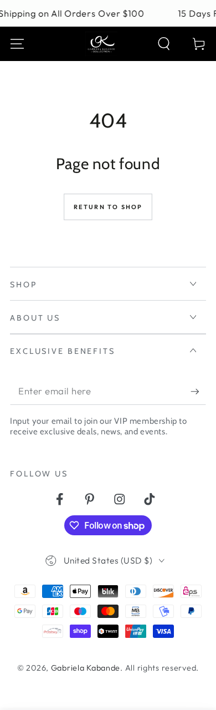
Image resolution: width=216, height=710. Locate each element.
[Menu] (17, 44)
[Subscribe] (198, 392)
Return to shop (108, 207)
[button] (164, 44)
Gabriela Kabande (86, 668)
